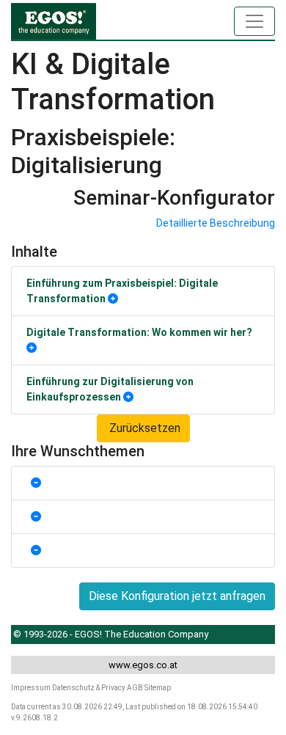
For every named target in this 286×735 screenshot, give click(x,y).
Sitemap (157, 688)
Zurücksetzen (143, 428)
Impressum (31, 688)
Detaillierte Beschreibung (215, 223)
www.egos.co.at (143, 664)
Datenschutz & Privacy (88, 688)
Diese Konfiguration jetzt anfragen (177, 596)
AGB (135, 688)
